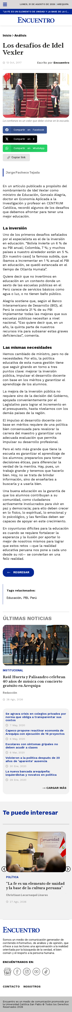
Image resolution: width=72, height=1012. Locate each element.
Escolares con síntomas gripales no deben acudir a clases (32, 745)
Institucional (13, 670)
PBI (25, 598)
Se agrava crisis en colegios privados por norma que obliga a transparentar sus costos (36, 717)
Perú (33, 598)
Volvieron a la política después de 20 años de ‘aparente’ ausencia (33, 759)
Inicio (7, 35)
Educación (14, 598)
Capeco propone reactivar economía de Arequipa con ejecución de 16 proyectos (35, 732)
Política (12, 877)
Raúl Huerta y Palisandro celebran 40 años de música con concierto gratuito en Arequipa (34, 681)
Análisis (20, 35)
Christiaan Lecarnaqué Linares (27, 895)
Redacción (10, 692)
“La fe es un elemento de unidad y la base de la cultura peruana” (36, 12)
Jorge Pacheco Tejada (23, 172)
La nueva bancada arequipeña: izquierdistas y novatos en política (31, 773)
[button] (25, 130)
